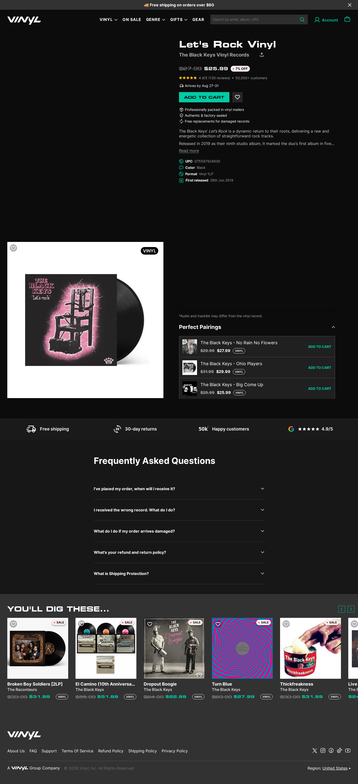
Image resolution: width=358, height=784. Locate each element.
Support (49, 750)
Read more (189, 150)
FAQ (33, 750)
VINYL (106, 19)
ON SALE (131, 19)
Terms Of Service (77, 750)
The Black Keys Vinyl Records (214, 55)
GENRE (153, 19)
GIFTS (176, 19)
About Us (16, 750)
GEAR (198, 19)
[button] (341, 609)
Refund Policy (110, 750)
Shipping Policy (142, 750)
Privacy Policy (175, 750)
